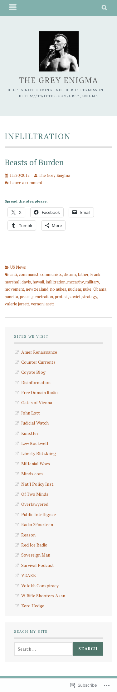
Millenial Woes (35, 464)
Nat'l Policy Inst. (37, 484)
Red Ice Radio (34, 545)
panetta (11, 296)
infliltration (56, 282)
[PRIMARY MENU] (13, 8)
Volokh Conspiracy (40, 586)
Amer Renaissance (39, 352)
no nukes (58, 289)
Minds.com (32, 474)
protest (61, 296)
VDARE (28, 575)
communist (28, 274)
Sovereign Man (35, 555)
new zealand (37, 289)
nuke (87, 289)
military (92, 282)
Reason (28, 535)
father (83, 274)
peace (25, 296)
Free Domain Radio (39, 392)
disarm (70, 274)
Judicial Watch (35, 423)
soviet (75, 296)
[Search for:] (43, 649)
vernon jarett (42, 304)
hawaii (38, 282)
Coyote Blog (33, 372)
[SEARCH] (104, 8)
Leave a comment (26, 182)
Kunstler (29, 433)
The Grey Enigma (58, 80)
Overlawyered (34, 504)
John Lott (30, 413)
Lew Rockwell (34, 443)
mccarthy (75, 282)
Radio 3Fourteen (37, 524)
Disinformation (36, 382)
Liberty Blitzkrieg (38, 453)
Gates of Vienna (36, 402)
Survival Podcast (37, 565)
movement (14, 289)
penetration (42, 296)
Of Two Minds (34, 494)
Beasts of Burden (34, 162)
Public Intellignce (38, 514)
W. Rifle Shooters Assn (43, 596)
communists (51, 274)
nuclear (74, 289)
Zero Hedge (32, 606)
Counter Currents (38, 362)
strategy (89, 296)
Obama (99, 289)
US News (18, 267)
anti (13, 274)
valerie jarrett (17, 304)
